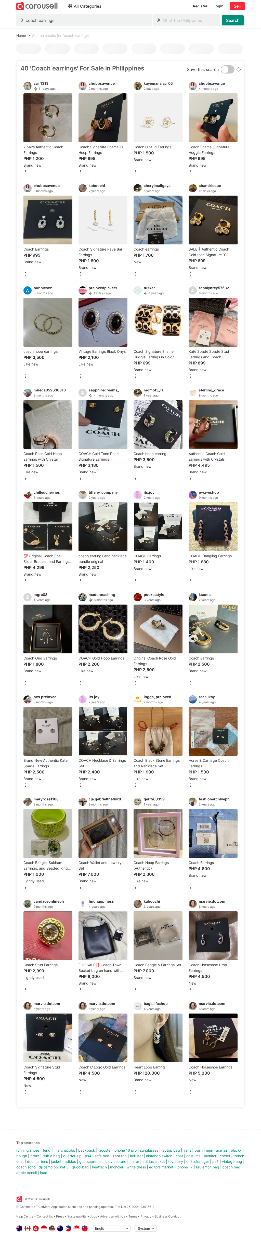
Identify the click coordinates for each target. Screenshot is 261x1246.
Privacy (145, 1216)
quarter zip (72, 1156)
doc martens (37, 1161)
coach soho (25, 1167)
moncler (116, 1167)
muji (209, 1150)
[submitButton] (233, 20)
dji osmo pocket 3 (54, 1167)
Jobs (93, 1216)
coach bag (231, 1167)
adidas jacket (153, 1161)
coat (179, 1156)
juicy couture (115, 1161)
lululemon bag (207, 1167)
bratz (34, 1156)
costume (193, 1156)
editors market (161, 1167)
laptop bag (171, 1150)
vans (187, 1150)
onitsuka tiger (197, 1161)
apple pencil (26, 1172)
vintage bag (232, 1161)
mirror (134, 1161)
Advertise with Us (112, 1216)
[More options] (25, 172)
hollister (136, 1156)
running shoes (28, 1150)
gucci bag (80, 1167)
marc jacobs (65, 1150)
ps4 (88, 1156)
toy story (175, 1161)
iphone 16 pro (125, 1150)
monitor (210, 1156)
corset (225, 1156)
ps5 (215, 1161)
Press (60, 1216)
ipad (43, 1172)
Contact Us (45, 1216)
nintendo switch (159, 1156)
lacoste (104, 1150)
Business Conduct (167, 1216)
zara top (120, 1156)
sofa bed (102, 1156)
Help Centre (24, 1216)
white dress (136, 1167)
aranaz (221, 1150)
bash (198, 1150)
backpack (86, 1150)
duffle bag (51, 1156)
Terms (132, 1216)
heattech (99, 1167)
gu (81, 1161)
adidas (70, 1161)
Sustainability (77, 1216)
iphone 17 (185, 1167)
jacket (56, 1161)
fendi (47, 1150)
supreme (94, 1161)
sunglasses (149, 1150)
